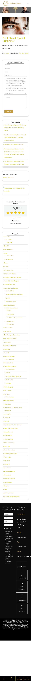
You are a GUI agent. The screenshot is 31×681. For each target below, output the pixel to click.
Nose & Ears (7, 483)
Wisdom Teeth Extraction (11, 523)
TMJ (5, 516)
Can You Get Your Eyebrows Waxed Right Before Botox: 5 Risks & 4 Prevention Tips (15, 164)
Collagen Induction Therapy (12, 304)
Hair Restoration (9, 427)
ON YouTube (22, 637)
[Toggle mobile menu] (28, 3)
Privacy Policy (12, 647)
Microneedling (8, 465)
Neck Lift (7, 473)
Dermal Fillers (10, 317)
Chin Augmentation (10, 300)
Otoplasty (7, 487)
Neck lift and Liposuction (14, 344)
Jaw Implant (7, 440)
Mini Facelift (10, 340)
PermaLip (7, 491)
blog (20, 53)
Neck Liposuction (9, 476)
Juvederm (7, 444)
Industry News (10, 282)
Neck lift (8, 410)
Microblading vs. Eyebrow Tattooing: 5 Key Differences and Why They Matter (15, 154)
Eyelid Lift (7, 376)
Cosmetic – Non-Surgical (11, 307)
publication (7, 494)
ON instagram (22, 625)
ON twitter (21, 593)
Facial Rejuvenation (11, 334)
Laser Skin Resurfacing (11, 455)
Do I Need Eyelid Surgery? (13, 39)
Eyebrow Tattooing (10, 372)
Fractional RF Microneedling (14, 321)
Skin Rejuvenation (9, 505)
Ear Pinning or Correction (11, 361)
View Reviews (15, 247)
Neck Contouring (9, 469)
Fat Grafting (8, 417)
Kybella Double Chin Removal (13, 451)
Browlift (6, 293)
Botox (6, 289)
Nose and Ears (10, 348)
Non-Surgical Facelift (10, 480)
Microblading (8, 462)
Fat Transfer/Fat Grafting (13, 403)
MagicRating (18, 249)
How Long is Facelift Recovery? (13, 171)
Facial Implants (8, 389)
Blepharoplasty (8, 276)
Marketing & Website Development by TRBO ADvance (17, 648)
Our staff (9, 269)
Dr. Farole (6, 53)
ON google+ (21, 614)
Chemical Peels (8, 296)
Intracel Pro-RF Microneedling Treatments (13, 436)
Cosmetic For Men (9, 311)
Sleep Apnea (8, 509)
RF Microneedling (9, 498)
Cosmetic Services (9, 331)
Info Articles (9, 286)
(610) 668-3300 (15, 655)
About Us (7, 263)
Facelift (9, 337)
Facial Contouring (9, 383)
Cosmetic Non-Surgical (11, 314)
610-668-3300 (9, 204)
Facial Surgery (25, 53)
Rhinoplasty (10, 350)
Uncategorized (8, 519)
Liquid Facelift (8, 458)
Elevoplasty (7, 368)
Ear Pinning (7, 358)
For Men (6, 420)
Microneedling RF (11, 328)
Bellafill (6, 272)
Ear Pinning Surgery (10, 365)
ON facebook (22, 603)
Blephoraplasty (10, 395)
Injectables (7, 430)
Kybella (8, 324)
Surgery (6, 512)
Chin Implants (10, 385)
